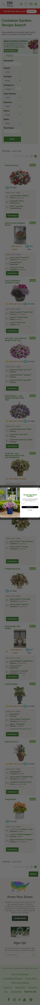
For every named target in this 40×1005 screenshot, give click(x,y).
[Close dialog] (39, 489)
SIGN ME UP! (30, 507)
